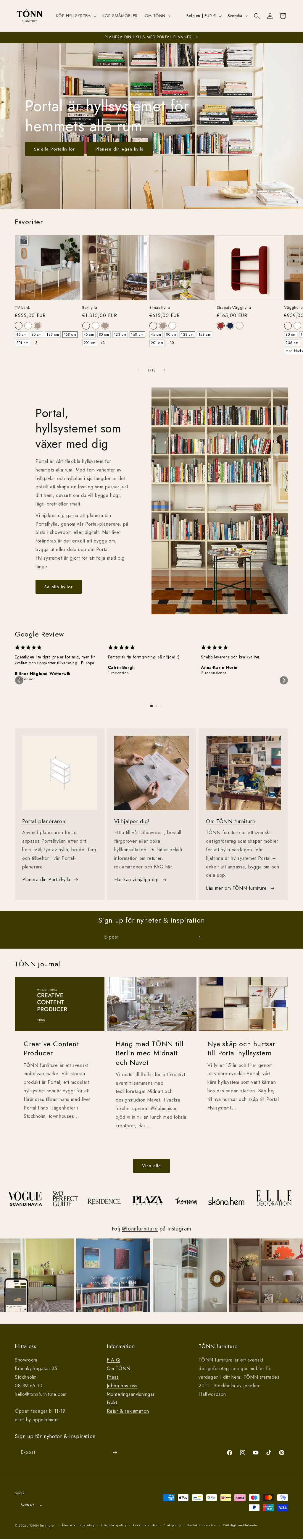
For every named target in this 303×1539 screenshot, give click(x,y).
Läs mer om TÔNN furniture (236, 888)
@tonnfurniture (140, 1229)
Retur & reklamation (128, 1411)
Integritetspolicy (114, 1525)
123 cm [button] (52, 334)
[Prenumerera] (198, 937)
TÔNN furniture (41, 1525)
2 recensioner (213, 673)
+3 (35, 342)
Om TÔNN (118, 1368)
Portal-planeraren (43, 821)
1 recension (25, 679)
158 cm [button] (70, 334)
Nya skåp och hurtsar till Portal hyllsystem (241, 1048)
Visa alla (151, 1165)
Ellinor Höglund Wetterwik (43, 673)
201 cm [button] (22, 342)
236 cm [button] (292, 342)
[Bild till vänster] (138, 370)
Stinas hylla (159, 307)
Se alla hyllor (58, 587)
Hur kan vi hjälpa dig (136, 879)
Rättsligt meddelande (240, 1525)
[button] (76, 15)
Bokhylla (89, 307)
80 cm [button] (36, 334)
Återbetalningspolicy (78, 1525)
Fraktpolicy (172, 1525)
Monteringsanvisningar (131, 1394)
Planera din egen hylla (120, 149)
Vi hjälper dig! (132, 821)
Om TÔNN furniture (230, 821)
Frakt (112, 1402)
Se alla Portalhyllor (54, 149)
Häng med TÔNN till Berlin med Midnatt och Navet (150, 1053)
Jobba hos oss (122, 1385)
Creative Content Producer (51, 1048)
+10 (171, 342)
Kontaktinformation (202, 1525)
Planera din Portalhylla (46, 879)
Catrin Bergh (121, 667)
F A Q (113, 1359)
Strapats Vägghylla (234, 307)
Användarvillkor (145, 1525)
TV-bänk (22, 307)
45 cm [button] (21, 334)
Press (113, 1377)
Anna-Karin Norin (219, 667)
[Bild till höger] (164, 370)
